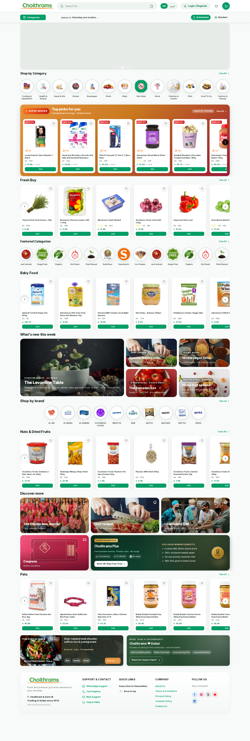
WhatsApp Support (96, 686)
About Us (160, 686)
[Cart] (226, 6)
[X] (208, 694)
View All (222, 431)
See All (223, 73)
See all (220, 111)
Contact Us (161, 706)
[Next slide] (225, 46)
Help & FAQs (93, 702)
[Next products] (225, 207)
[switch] (169, 6)
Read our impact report (144, 659)
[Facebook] (195, 694)
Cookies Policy (163, 701)
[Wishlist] (216, 6)
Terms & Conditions (166, 691)
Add (40, 169)
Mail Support (93, 696)
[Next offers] (225, 142)
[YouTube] (215, 694)
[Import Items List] (151, 6)
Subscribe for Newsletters (133, 686)
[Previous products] (25, 207)
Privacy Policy (163, 696)
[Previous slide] (25, 46)
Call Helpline (93, 691)
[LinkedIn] (195, 701)
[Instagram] (201, 694)
